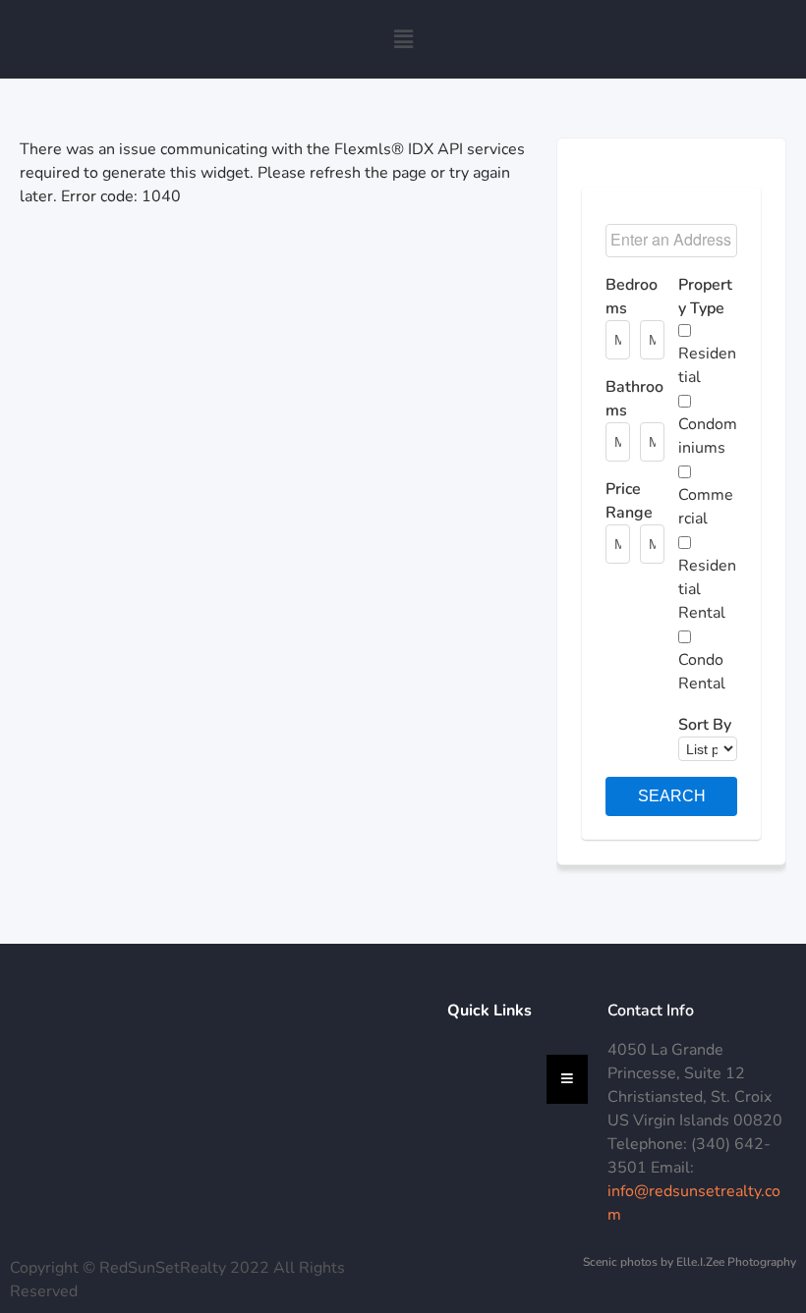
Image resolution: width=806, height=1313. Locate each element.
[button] (403, 39)
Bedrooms (631, 296)
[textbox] (673, 240)
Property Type (705, 296)
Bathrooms (634, 398)
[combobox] (671, 240)
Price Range (629, 500)
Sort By (704, 725)
